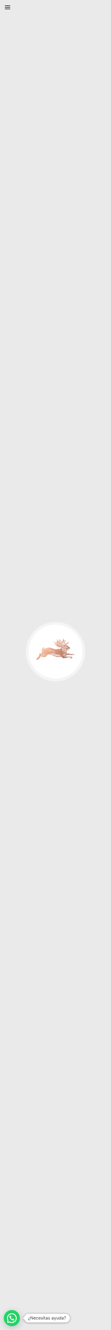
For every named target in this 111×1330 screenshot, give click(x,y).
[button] (12, 1318)
